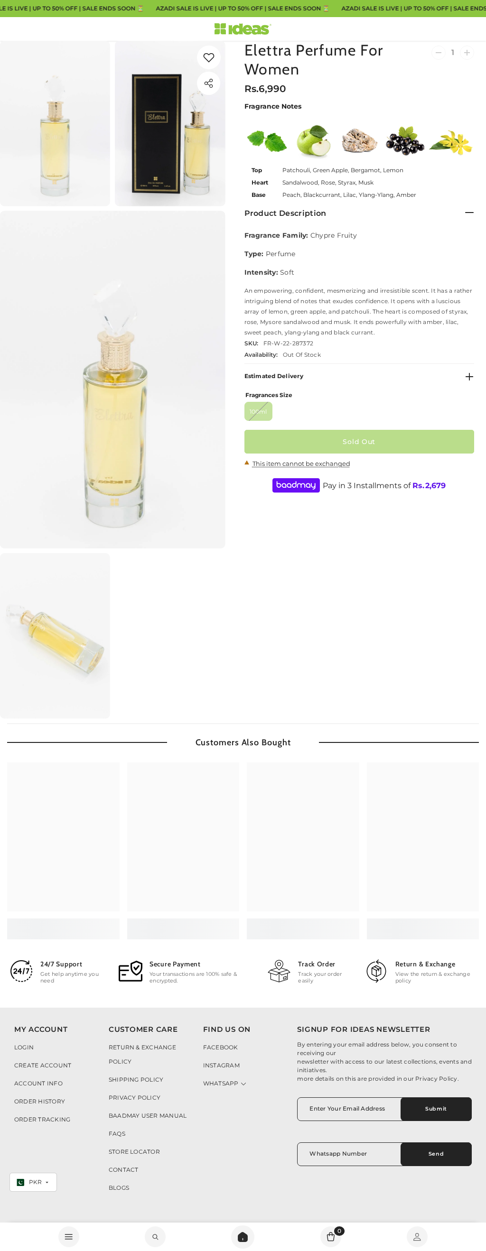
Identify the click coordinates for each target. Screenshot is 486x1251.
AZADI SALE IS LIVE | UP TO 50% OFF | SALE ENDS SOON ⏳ (242, 8)
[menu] (68, 1236)
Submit (436, 1108)
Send (436, 1153)
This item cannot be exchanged (301, 463)
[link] (209, 57)
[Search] (243, 1237)
